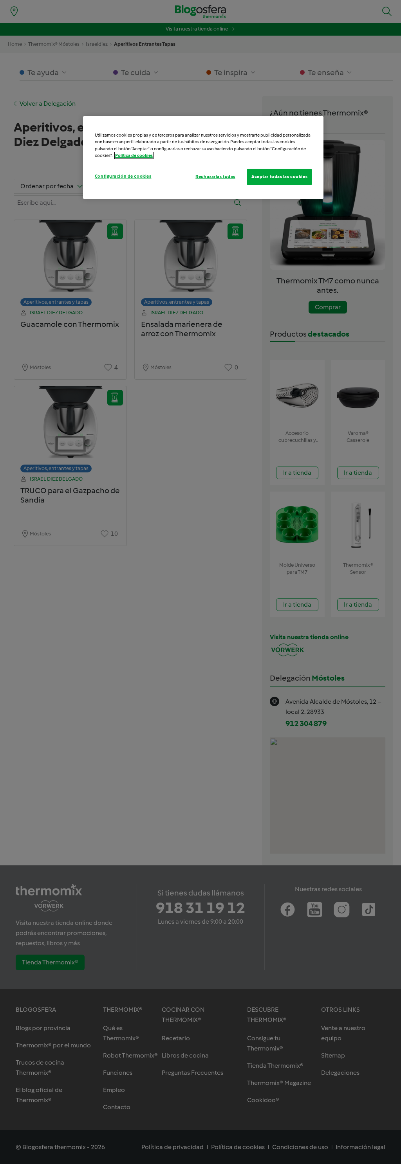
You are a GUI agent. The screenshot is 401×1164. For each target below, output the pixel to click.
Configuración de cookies (123, 176)
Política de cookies (134, 155)
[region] (203, 157)
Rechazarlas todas (215, 176)
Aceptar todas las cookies (279, 176)
